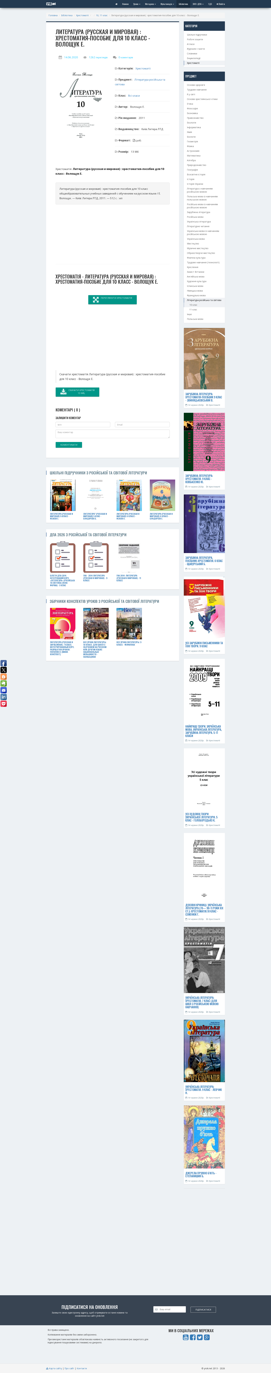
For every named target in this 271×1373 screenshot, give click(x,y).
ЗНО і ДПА (197, 3)
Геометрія (192, 141)
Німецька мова (195, 290)
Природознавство (196, 165)
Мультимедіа (167, 3)
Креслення (192, 267)
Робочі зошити (195, 39)
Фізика (190, 146)
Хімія (189, 132)
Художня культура (196, 281)
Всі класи (134, 95)
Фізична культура (196, 257)
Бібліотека (183, 3)
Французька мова (196, 295)
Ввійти (221, 3)
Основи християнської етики (202, 99)
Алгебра (191, 160)
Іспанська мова (195, 285)
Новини (125, 3)
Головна (53, 15)
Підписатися (203, 1309)
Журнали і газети (196, 48)
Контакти (82, 1368)
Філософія (192, 108)
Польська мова (195, 318)
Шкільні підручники (197, 34)
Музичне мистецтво (197, 248)
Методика (149, 3)
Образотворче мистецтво (201, 252)
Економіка (192, 113)
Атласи (190, 44)
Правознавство (195, 117)
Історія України (195, 183)
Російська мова (195, 216)
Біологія (191, 136)
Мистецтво (193, 243)
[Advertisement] (113, 233)
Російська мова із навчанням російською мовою (202, 206)
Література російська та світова (204, 300)
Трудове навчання (197, 89)
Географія (192, 169)
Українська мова (196, 238)
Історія (190, 179)
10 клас (193, 304)
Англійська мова (195, 276)
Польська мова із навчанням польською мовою (202, 198)
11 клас (193, 309)
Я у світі (191, 94)
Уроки (136, 3)
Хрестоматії (82, 15)
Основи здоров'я (196, 84)
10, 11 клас (102, 15)
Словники (192, 53)
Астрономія (193, 150)
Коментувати (68, 444)
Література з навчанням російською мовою (200, 190)
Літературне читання (198, 226)
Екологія (191, 122)
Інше (189, 314)
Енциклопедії (194, 58)
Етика (190, 103)
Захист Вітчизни (195, 271)
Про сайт (69, 1368)
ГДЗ (210, 3)
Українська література (199, 221)
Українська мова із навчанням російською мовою (203, 232)
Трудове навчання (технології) (203, 262)
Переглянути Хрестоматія (116, 297)
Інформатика (194, 127)
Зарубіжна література (198, 212)
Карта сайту (55, 1368)
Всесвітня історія (196, 174)
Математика (193, 155)
